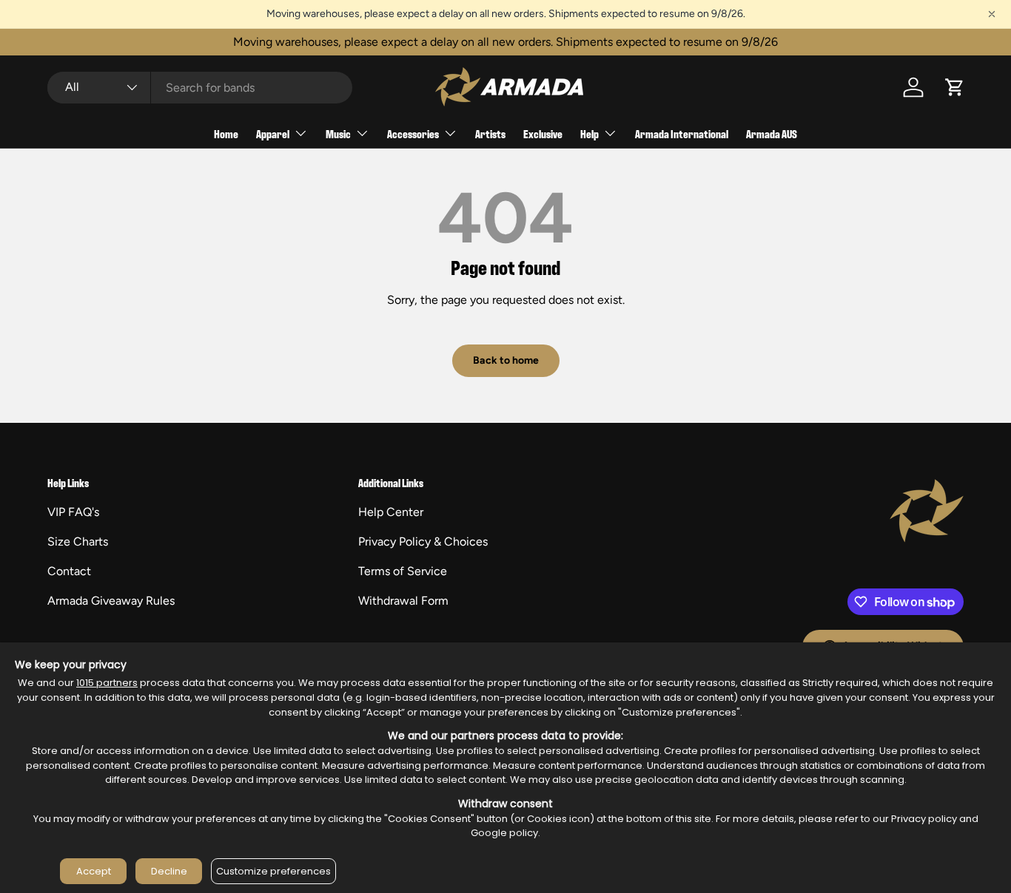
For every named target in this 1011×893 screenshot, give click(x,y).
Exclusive (542, 133)
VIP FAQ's (73, 512)
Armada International (681, 133)
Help (589, 133)
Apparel (272, 133)
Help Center (390, 512)
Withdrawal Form (403, 601)
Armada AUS (771, 133)
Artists (490, 133)
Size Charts (77, 541)
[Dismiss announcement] (991, 14)
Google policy (504, 833)
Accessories (413, 133)
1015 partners (107, 683)
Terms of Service (402, 571)
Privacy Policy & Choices (423, 541)
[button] (954, 87)
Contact (69, 571)
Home (226, 133)
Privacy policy (924, 819)
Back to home (506, 360)
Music (338, 133)
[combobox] (199, 87)
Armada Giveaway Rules (111, 601)
